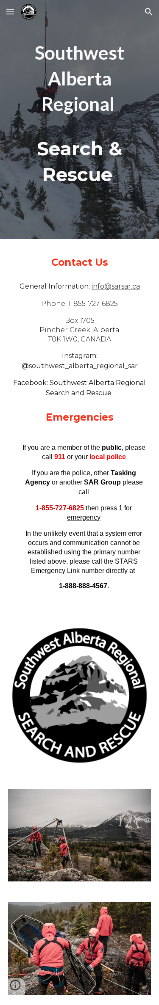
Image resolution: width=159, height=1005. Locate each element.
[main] (79, 113)
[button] (10, 11)
